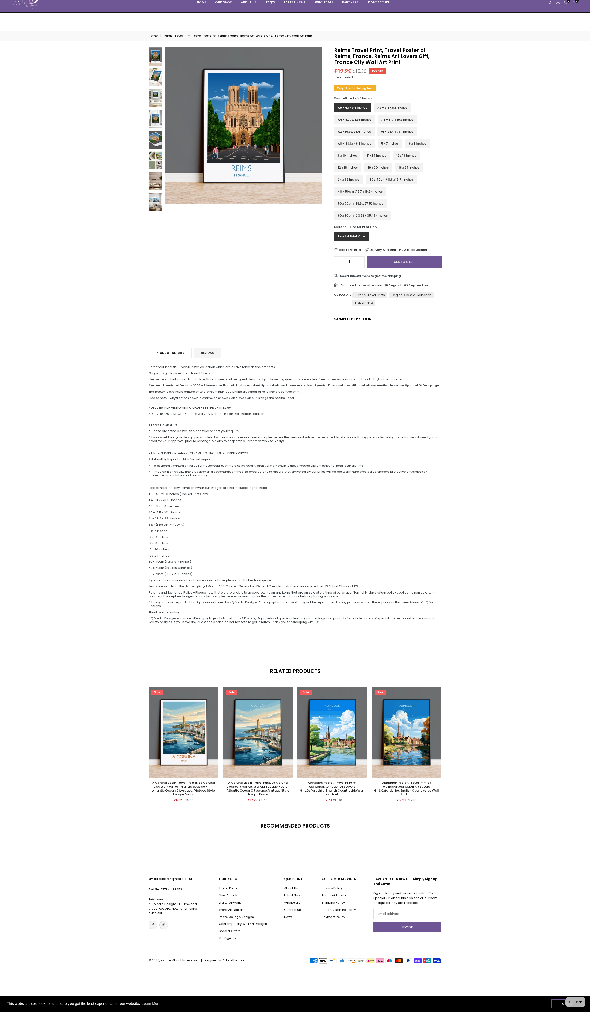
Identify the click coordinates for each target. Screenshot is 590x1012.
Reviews (207, 353)
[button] (310, 130)
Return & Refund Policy (339, 909)
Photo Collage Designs (236, 916)
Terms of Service (334, 895)
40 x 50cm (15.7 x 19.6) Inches (360, 191)
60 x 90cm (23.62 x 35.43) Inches (363, 215)
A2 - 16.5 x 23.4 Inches (354, 131)
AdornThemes (233, 960)
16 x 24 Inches (409, 167)
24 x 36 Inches (348, 179)
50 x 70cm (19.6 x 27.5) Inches (360, 203)
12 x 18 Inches (348, 167)
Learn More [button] (151, 1004)
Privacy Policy (332, 888)
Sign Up (407, 927)
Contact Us (292, 909)
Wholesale (292, 902)
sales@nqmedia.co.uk (176, 879)
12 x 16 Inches (406, 155)
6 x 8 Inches (417, 143)
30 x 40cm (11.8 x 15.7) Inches (391, 179)
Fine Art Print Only (351, 236)
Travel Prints (364, 302)
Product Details (170, 353)
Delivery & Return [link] (383, 250)
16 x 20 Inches (378, 167)
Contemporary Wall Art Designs (243, 924)
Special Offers (230, 931)
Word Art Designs (232, 909)
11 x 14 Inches (376, 155)
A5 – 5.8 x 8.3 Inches (392, 107)
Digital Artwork (230, 902)
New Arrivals (228, 895)
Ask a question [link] (415, 250)
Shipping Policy (333, 902)
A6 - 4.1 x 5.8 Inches (352, 107)
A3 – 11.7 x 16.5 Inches (397, 119)
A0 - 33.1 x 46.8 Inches (354, 143)
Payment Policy (333, 916)
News (288, 916)
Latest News (293, 895)
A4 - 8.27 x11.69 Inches (354, 119)
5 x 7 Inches (390, 143)
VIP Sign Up (227, 938)
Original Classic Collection (411, 295)
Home (153, 35)
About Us (291, 888)
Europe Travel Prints (370, 295)
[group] (243, 125)
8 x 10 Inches (347, 155)
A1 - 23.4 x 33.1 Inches (397, 131)
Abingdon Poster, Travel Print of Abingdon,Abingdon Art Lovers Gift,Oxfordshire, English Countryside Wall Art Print (332, 789)
